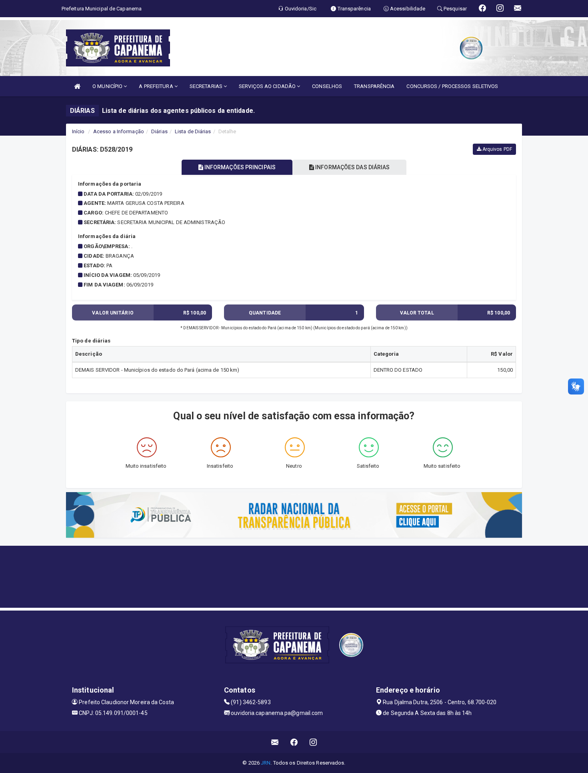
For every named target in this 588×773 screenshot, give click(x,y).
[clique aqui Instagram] (313, 742)
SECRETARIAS (207, 86)
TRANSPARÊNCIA (374, 86)
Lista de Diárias (193, 131)
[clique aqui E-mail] (275, 742)
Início (78, 131)
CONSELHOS (327, 86)
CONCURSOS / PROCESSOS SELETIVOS (452, 86)
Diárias (159, 131)
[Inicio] (77, 86)
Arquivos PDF (496, 149)
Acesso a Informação (118, 131)
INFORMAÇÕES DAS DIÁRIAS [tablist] (352, 167)
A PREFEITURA (156, 86)
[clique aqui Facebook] (294, 742)
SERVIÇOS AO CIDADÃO (268, 86)
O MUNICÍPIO (108, 86)
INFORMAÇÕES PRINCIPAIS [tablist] (239, 167)
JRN (265, 763)
